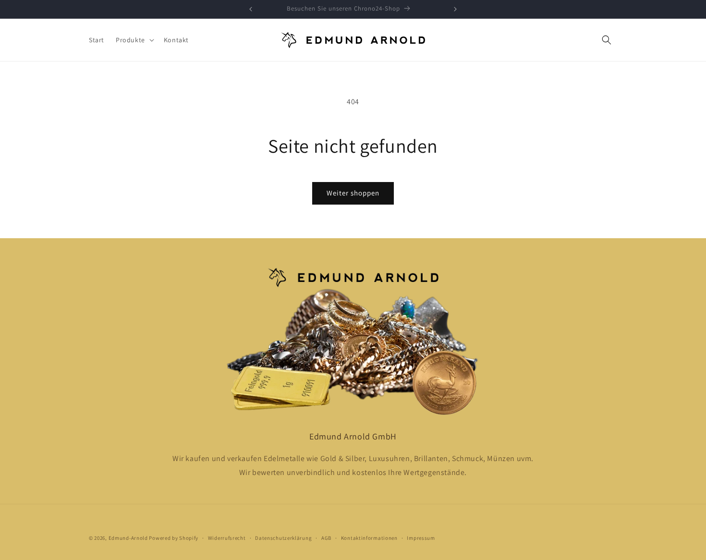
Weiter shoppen (353, 192)
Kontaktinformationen (369, 537)
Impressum (421, 537)
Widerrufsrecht (227, 537)
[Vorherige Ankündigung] (250, 9)
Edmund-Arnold (128, 538)
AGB (326, 537)
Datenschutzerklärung (283, 537)
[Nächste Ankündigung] (455, 9)
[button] (134, 40)
